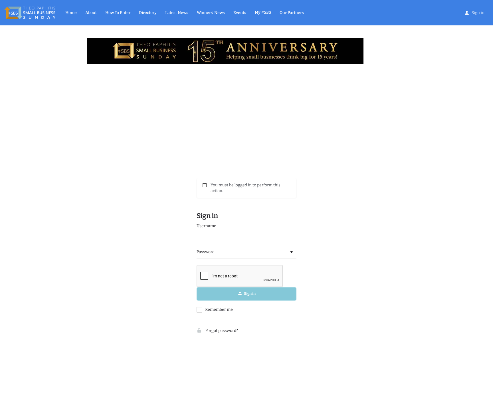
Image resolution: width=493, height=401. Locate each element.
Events (239, 12)
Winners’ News (211, 12)
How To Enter (117, 12)
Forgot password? (221, 330)
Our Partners (292, 12)
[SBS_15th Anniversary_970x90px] (225, 51)
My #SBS (263, 12)
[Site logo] (30, 12)
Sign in (478, 12)
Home (71, 12)
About (91, 12)
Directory (148, 12)
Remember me (219, 309)
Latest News (176, 12)
